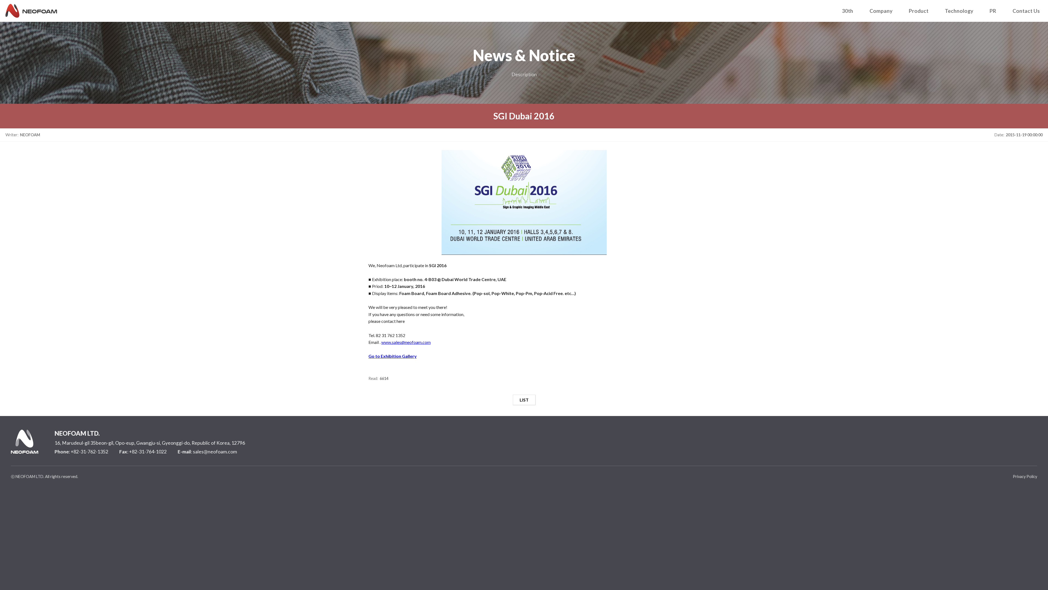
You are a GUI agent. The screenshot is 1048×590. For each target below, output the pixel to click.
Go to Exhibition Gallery (392, 356)
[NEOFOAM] (31, 9)
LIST (524, 399)
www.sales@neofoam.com (406, 342)
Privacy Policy (1025, 476)
